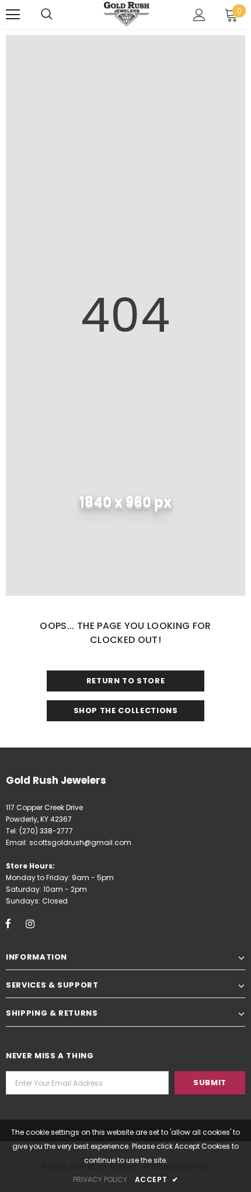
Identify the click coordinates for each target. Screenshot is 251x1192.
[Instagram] (29, 923)
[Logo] (127, 14)
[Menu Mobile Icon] (13, 15)
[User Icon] (199, 15)
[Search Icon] (47, 14)
